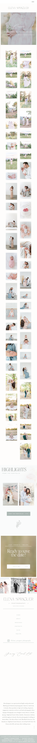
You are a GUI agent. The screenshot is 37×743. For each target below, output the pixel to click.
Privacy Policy (27, 738)
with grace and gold (27, 741)
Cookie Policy (7, 739)
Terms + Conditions (11, 738)
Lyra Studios (29, 739)
